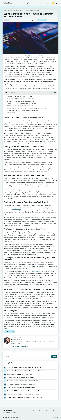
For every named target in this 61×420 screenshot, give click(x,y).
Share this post (42, 20)
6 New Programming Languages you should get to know (23, 381)
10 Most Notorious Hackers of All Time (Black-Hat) (21, 387)
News (23, 3)
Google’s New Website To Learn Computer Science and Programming (26, 371)
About (35, 411)
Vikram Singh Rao (30, 20)
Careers (55, 411)
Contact (41, 411)
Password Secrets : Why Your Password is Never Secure (23, 394)
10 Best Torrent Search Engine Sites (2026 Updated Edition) (24, 367)
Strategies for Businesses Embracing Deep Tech (19, 105)
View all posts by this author (19, 346)
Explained (35, 3)
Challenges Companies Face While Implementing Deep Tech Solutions (26, 108)
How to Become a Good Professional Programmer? (21, 384)
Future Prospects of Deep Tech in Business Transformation (22, 110)
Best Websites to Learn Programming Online (19, 374)
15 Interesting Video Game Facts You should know (21, 377)
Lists (47, 3)
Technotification (8, 3)
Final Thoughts (10, 112)
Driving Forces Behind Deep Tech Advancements (20, 98)
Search (54, 356)
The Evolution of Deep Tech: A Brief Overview (19, 96)
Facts (42, 3)
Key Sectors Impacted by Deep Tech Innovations (20, 101)
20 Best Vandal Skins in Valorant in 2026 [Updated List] (23, 391)
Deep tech (7, 313)
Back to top (56, 417)
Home (17, 3)
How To (28, 3)
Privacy (48, 411)
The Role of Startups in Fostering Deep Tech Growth (21, 103)
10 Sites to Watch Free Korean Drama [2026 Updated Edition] (24, 397)
